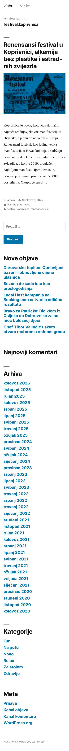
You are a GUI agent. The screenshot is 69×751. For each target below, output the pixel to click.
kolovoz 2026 (17, 383)
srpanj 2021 (15, 545)
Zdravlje (12, 673)
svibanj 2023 (16, 487)
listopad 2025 (17, 389)
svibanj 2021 (16, 559)
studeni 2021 (16, 520)
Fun (9, 204)
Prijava (10, 703)
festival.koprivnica (18, 209)
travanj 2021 (16, 565)
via (47, 209)
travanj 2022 (16, 506)
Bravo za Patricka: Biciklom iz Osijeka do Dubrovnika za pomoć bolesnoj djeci (32, 316)
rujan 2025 (14, 396)
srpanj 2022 (15, 500)
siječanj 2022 (17, 513)
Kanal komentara (20, 716)
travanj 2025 (16, 428)
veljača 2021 (16, 578)
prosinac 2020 (18, 591)
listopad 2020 (17, 604)
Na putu (17, 204)
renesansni (37, 209)
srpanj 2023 (15, 474)
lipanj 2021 (14, 552)
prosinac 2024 (18, 441)
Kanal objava (16, 709)
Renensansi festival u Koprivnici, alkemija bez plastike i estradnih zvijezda (33, 55)
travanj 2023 (16, 493)
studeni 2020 (17, 598)
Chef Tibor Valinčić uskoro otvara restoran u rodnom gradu (34, 329)
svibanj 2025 (16, 422)
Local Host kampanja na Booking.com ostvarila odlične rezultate (33, 300)
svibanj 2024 (16, 448)
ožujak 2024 (16, 454)
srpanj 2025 (15, 409)
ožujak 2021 (15, 572)
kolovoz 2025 (17, 402)
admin (11, 200)
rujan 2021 (14, 533)
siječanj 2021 (16, 585)
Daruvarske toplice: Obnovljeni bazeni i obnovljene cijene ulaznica (33, 272)
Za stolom (13, 667)
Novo (27, 204)
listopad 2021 (17, 526)
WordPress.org (18, 722)
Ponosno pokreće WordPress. (28, 741)
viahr (8, 5)
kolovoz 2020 (17, 611)
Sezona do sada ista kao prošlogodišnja (27, 286)
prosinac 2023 (18, 467)
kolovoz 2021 (16, 539)
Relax (9, 660)
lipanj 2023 (15, 480)
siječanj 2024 (17, 461)
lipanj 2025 (15, 415)
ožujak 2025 (16, 435)
